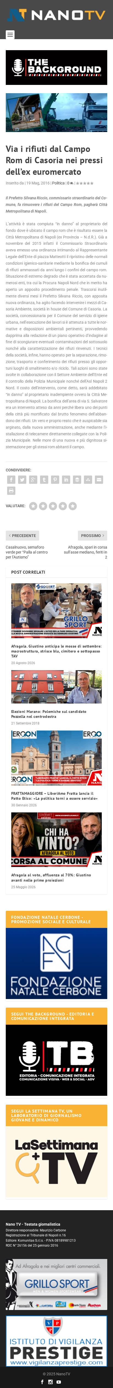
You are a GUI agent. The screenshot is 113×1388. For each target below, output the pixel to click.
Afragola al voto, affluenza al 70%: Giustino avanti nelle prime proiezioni (51, 877)
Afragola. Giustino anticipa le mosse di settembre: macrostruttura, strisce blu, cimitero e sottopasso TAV (56, 651)
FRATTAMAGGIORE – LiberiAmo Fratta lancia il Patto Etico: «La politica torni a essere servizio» (54, 796)
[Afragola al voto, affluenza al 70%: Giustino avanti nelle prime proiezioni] (56, 839)
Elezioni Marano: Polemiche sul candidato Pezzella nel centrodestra (49, 714)
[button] (57, 67)
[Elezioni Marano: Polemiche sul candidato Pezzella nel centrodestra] (56, 686)
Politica (58, 183)
